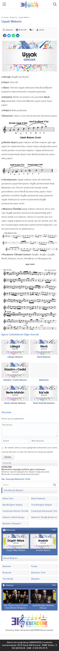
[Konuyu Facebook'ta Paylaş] (5, 35)
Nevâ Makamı (44, 357)
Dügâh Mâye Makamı (16, 550)
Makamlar (13, 17)
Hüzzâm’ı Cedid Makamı (15, 380)
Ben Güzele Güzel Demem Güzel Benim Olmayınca (16, 606)
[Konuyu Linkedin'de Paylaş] (17, 35)
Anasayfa (4, 17)
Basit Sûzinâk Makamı (44, 403)
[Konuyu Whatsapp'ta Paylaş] (13, 35)
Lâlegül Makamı (15, 357)
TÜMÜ (54, 530)
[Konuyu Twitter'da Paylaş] (9, 35)
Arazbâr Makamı (43, 550)
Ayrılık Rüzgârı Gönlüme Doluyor (43, 606)
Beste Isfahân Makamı (15, 403)
